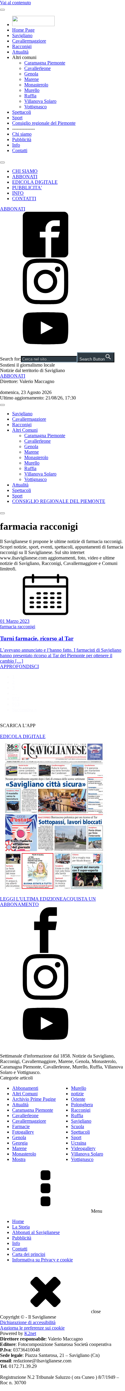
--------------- (23, 128)
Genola (31, 73)
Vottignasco (35, 106)
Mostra (18, 1159)
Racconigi (22, 46)
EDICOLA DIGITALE (35, 182)
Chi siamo (22, 134)
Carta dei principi (28, 1254)
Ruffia (30, 95)
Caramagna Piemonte (44, 62)
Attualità (20, 51)
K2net (30, 1333)
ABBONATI (24, 176)
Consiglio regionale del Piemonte (44, 123)
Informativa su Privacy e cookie (42, 1259)
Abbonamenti (25, 1088)
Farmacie (21, 1126)
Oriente (78, 1099)
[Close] (2, 162)
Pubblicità (21, 139)
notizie (77, 1093)
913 (15, 704)
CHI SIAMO (25, 171)
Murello (31, 90)
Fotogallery (23, 1132)
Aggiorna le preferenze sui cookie (32, 1327)
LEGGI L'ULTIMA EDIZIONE (31, 898)
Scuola (77, 1126)
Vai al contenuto (15, 2)
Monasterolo (36, 84)
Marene (31, 79)
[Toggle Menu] (2, 10)
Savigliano (22, 35)
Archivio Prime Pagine (34, 1099)
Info (16, 145)
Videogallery (83, 1148)
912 (15, 698)
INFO (18, 193)
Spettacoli (21, 112)
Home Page (23, 30)
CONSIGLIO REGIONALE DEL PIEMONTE (58, 501)
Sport (17, 117)
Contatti (19, 150)
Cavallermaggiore (29, 41)
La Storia (21, 1226)
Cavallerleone (37, 68)
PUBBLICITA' (27, 187)
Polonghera (82, 1104)
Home (18, 1221)
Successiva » (24, 709)
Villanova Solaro (40, 101)
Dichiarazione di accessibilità (28, 1322)
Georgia (20, 1142)
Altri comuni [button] (24, 57)
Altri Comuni (25, 430)
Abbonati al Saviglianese (36, 1232)
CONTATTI (24, 198)
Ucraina (78, 1142)
